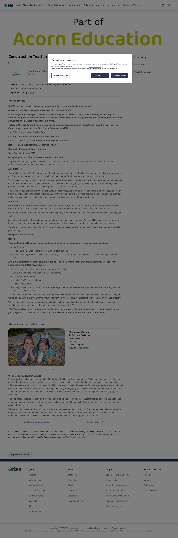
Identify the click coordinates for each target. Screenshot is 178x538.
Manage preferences (60, 75)
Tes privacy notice (110, 68)
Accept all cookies (119, 75)
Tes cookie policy (95, 68)
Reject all (99, 75)
